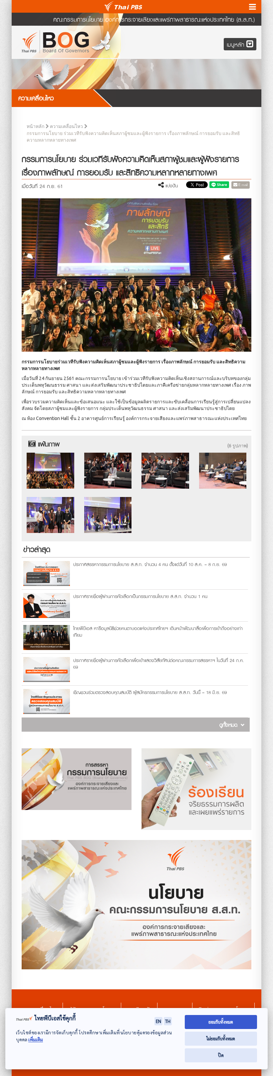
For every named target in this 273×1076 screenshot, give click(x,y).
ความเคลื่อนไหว (66, 126)
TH (167, 1021)
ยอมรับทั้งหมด (220, 1022)
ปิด (221, 1055)
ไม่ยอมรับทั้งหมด (220, 1038)
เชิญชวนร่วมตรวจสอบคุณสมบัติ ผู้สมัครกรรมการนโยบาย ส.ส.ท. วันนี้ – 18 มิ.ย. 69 (150, 692)
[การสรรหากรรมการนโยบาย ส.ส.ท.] (77, 779)
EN (158, 1021)
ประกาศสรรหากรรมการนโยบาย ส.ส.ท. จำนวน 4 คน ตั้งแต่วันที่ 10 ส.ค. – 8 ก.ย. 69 (150, 564)
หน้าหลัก (35, 126)
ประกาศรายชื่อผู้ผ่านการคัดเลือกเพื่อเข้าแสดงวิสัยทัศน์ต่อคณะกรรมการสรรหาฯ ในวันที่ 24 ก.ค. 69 (158, 663)
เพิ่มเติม (35, 1039)
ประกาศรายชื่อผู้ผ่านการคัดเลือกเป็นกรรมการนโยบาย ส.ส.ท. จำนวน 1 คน (140, 596)
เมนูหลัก (236, 45)
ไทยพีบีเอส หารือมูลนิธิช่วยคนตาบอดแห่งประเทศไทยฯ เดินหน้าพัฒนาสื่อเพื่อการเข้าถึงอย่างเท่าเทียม (158, 631)
